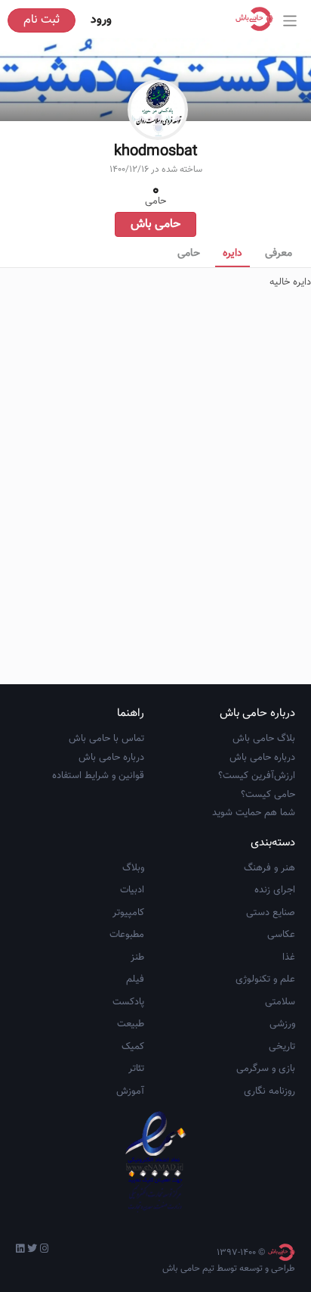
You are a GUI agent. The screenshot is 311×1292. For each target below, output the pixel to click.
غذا (288, 957)
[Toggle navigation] (290, 21)
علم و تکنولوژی (265, 979)
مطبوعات (126, 934)
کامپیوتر (128, 912)
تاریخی (282, 1046)
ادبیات (132, 890)
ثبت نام (41, 20)
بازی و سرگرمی (265, 1068)
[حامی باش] (258, 19)
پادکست (128, 1002)
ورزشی (282, 1024)
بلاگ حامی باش (263, 738)
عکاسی (281, 934)
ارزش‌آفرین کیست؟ (256, 775)
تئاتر (136, 1068)
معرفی (278, 253)
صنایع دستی (270, 912)
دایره (232, 253)
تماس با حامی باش (106, 738)
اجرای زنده (274, 890)
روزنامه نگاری (269, 1091)
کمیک (133, 1046)
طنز (137, 957)
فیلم (135, 979)
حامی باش (155, 224)
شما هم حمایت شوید (253, 812)
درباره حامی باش (262, 757)
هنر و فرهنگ (269, 868)
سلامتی (280, 1002)
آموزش (130, 1091)
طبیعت (130, 1024)
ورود (101, 20)
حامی (188, 253)
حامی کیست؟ (268, 794)
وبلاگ (133, 868)
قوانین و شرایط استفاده (98, 775)
